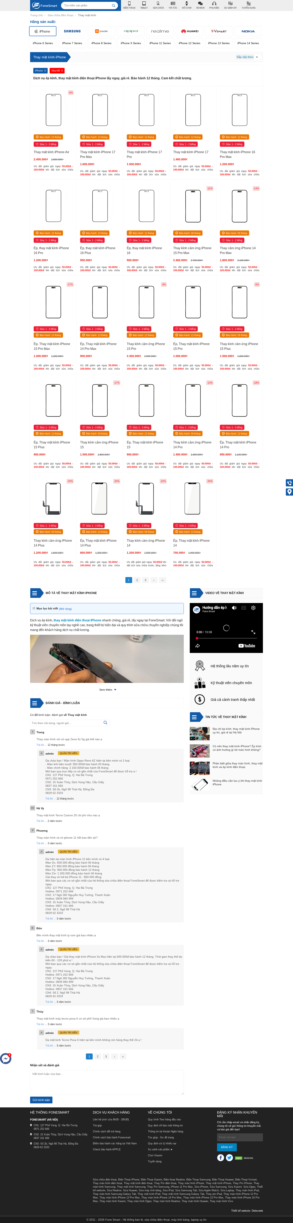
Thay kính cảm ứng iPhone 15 (99, 445)
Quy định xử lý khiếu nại (162, 1143)
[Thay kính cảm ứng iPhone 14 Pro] (193, 400)
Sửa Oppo (249, 1186)
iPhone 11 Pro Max (182, 1186)
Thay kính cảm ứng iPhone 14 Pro (192, 445)
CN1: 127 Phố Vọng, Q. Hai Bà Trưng (55, 1125)
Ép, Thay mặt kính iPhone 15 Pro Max (52, 346)
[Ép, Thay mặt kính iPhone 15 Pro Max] (53, 302)
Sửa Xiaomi (235, 1186)
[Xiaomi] (101, 31)
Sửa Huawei (130, 1190)
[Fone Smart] (43, 5)
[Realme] (160, 31)
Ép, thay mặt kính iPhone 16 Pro (51, 250)
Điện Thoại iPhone (128, 1179)
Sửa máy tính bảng (150, 1190)
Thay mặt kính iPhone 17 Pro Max (97, 154)
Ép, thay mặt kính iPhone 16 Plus (97, 250)
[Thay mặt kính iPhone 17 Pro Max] (100, 110)
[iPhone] (42, 31)
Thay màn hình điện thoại (107, 1183)
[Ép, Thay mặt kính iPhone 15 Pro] (193, 302)
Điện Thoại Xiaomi (151, 1179)
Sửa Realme (114, 1190)
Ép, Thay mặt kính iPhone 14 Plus (98, 543)
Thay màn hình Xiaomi (112, 1201)
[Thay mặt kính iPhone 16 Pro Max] (239, 110)
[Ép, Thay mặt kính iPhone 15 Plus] (53, 400)
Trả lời (40, 744)
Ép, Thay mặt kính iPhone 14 (191, 543)
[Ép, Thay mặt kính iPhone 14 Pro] (239, 400)
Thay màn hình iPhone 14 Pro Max (161, 1197)
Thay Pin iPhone (242, 1183)
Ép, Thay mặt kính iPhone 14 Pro (238, 445)
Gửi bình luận (41, 1100)
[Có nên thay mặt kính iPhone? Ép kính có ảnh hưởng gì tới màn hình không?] (200, 751)
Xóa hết (55, 70)
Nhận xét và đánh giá (44, 1065)
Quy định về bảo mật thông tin (165, 1125)
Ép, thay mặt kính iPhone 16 (144, 250)
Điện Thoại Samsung (198, 1179)
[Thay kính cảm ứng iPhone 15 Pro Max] (193, 206)
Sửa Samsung (218, 1186)
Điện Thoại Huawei (223, 1179)
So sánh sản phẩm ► (160, 1149)
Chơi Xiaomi (155, 1155)
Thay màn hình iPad (247, 1190)
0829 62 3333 (41, 1147)
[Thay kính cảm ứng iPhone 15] (100, 400)
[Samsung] (72, 31)
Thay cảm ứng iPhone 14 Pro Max (238, 250)
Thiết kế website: (241, 1210)
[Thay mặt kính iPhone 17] (193, 110)
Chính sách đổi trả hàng (106, 1131)
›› (163, 580)
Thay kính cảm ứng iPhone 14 (146, 543)
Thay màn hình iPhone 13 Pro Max (119, 1197)
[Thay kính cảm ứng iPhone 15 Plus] (239, 302)
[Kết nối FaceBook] (220, 1157)
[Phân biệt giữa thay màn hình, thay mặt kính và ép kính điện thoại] (200, 769)
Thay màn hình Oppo (139, 1201)
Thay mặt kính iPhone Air (51, 152)
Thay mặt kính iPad (149, 1193)
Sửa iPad (168, 1190)
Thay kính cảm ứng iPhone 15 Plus (239, 346)
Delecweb (257, 1210)
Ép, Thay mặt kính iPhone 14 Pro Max (98, 346)
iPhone (39, 70)
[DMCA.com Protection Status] (245, 1158)
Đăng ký (227, 1147)
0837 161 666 (41, 1138)
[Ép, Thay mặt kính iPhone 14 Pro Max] (100, 302)
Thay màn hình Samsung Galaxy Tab (114, 1193)
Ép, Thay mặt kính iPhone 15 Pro (191, 346)
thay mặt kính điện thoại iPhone (77, 620)
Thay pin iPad (214, 1193)
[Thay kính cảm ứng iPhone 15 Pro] (146, 302)
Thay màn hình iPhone (191, 1183)
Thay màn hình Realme (166, 1201)
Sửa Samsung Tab (186, 1190)
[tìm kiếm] (113, 5)
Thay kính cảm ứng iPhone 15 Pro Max (192, 250)
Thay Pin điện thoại (165, 1183)
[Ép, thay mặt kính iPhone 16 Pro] (53, 206)
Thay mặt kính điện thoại (138, 1183)
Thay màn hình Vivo (221, 1201)
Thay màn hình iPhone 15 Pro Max (203, 1197)
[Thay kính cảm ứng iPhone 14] (146, 499)
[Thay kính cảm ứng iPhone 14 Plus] (53, 499)
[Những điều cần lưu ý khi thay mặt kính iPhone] (200, 785)
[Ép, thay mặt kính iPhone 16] (146, 206)
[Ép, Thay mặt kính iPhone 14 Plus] (100, 499)
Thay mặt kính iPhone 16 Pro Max (237, 154)
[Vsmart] (219, 31)
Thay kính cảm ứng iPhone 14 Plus (53, 543)
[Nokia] (248, 31)
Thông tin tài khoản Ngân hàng (165, 1131)
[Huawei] (189, 31)
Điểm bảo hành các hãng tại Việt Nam (115, 1143)
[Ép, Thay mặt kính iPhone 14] (193, 499)
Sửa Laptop (227, 1190)
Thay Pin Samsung (158, 1186)
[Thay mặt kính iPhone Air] (53, 110)
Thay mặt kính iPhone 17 (190, 152)
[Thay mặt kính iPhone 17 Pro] (146, 110)
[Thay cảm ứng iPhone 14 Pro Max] (239, 206)
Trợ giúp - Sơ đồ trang (161, 1137)
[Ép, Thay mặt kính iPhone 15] (146, 400)
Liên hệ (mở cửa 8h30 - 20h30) (111, 1119)
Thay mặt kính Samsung (131, 1186)
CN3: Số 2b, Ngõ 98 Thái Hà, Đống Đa (56, 1143)
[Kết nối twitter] (229, 1157)
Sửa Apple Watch (209, 1190)
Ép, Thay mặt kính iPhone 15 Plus (52, 445)
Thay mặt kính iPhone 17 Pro (144, 154)
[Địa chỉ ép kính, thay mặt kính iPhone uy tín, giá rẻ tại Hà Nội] (200, 734)
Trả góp (97, 1125)
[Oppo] (131, 31)
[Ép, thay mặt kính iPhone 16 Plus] (100, 206)
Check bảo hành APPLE (107, 1149)
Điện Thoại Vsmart (246, 1179)
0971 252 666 (41, 1128)
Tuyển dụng (154, 1161)
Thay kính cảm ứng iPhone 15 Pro (146, 346)
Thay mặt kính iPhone (218, 1183)
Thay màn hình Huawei (195, 1201)
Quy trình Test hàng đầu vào (164, 1119)
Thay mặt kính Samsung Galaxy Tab (183, 1193)
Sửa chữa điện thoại (105, 1179)
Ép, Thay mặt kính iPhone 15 (145, 445)
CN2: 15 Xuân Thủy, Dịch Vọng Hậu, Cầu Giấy (61, 1134)
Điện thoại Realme (174, 1179)
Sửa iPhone (201, 1186)
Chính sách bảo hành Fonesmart (112, 1137)
